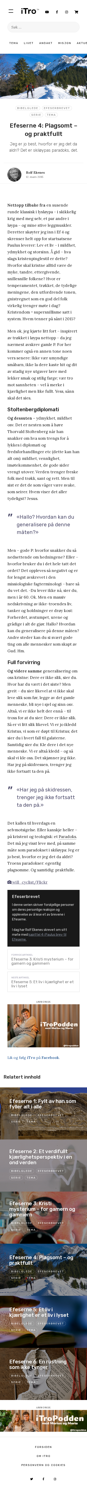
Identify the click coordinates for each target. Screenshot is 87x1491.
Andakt (46, 43)
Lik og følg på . (33, 1057)
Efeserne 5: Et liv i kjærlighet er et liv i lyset (42, 983)
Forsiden (43, 1447)
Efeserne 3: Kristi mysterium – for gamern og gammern (42, 961)
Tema (13, 43)
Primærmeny (11, 11)
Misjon (64, 43)
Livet (29, 43)
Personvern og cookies (43, 1465)
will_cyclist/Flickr (29, 882)
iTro (30, 10)
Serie (36, 114)
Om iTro (44, 1456)
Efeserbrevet (57, 108)
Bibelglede (27, 108)
